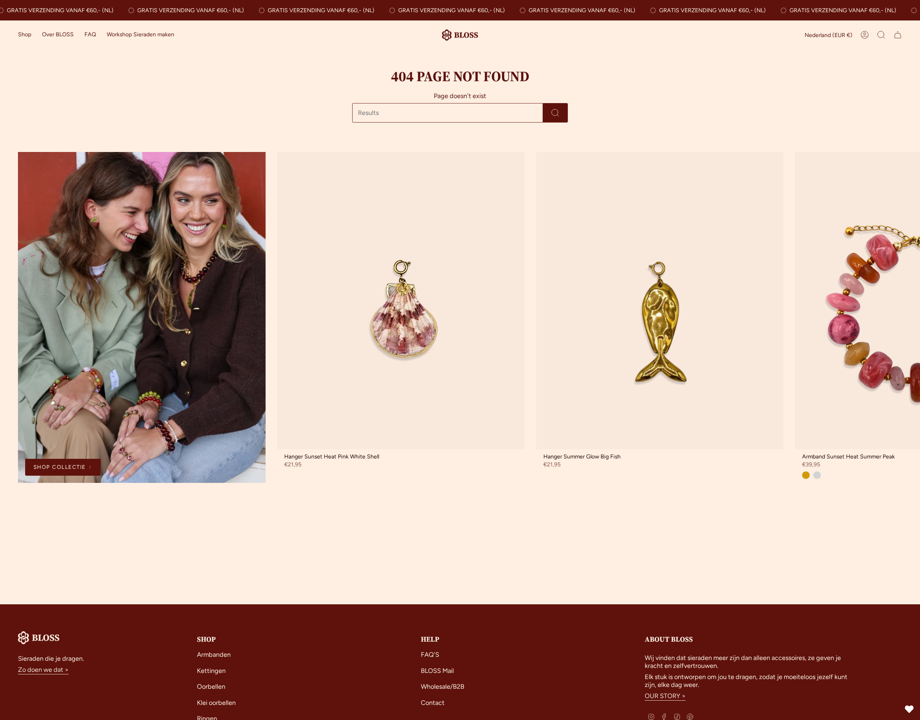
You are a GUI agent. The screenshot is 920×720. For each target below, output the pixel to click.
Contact (433, 703)
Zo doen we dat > (43, 670)
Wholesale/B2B (442, 687)
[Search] (555, 113)
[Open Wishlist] (909, 709)
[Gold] (806, 475)
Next (909, 301)
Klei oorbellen (216, 703)
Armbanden (214, 655)
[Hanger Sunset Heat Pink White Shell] (401, 300)
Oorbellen (211, 687)
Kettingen (211, 671)
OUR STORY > (665, 696)
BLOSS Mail (437, 671)
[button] (25, 35)
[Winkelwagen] (897, 35)
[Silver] (817, 475)
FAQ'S (430, 655)
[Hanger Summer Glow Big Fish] (660, 300)
